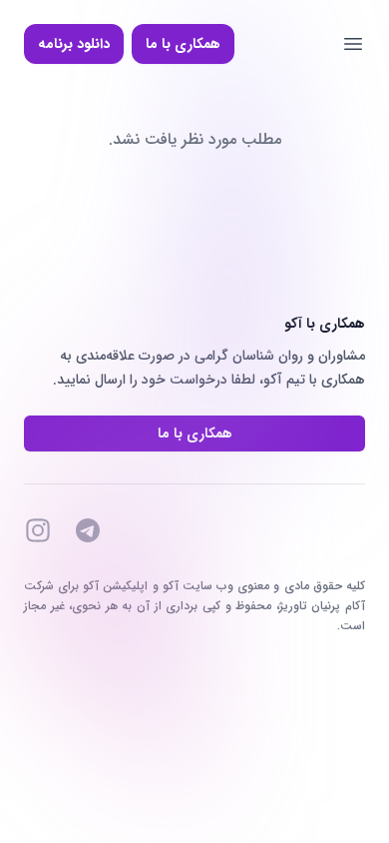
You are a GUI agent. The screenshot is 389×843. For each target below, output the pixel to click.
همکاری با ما (183, 44)
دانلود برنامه (74, 44)
